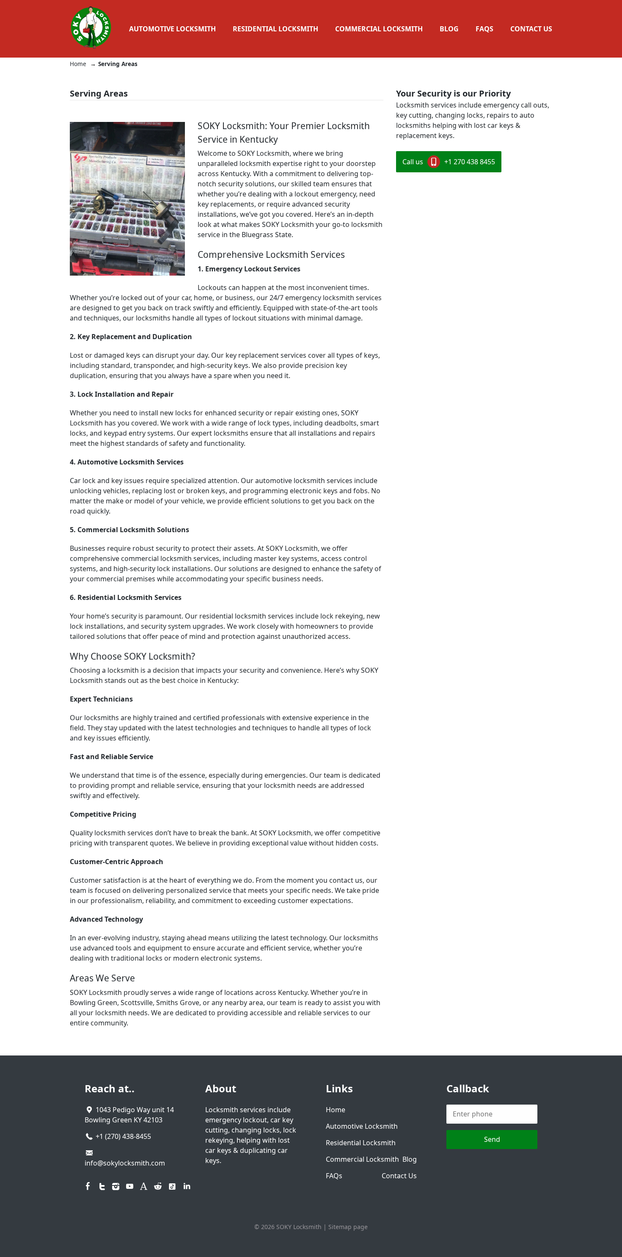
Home (335, 1109)
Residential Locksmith (275, 28)
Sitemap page (348, 1227)
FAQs (484, 28)
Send (492, 1139)
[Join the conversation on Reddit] (157, 1186)
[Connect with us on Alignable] (144, 1186)
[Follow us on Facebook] (88, 1186)
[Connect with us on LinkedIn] (187, 1186)
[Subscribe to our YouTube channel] (130, 1186)
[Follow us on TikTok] (172, 1186)
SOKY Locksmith (299, 1227)
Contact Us (531, 28)
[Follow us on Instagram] (116, 1186)
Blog (449, 28)
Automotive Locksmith (172, 28)
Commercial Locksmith (379, 28)
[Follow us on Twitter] (102, 1186)
